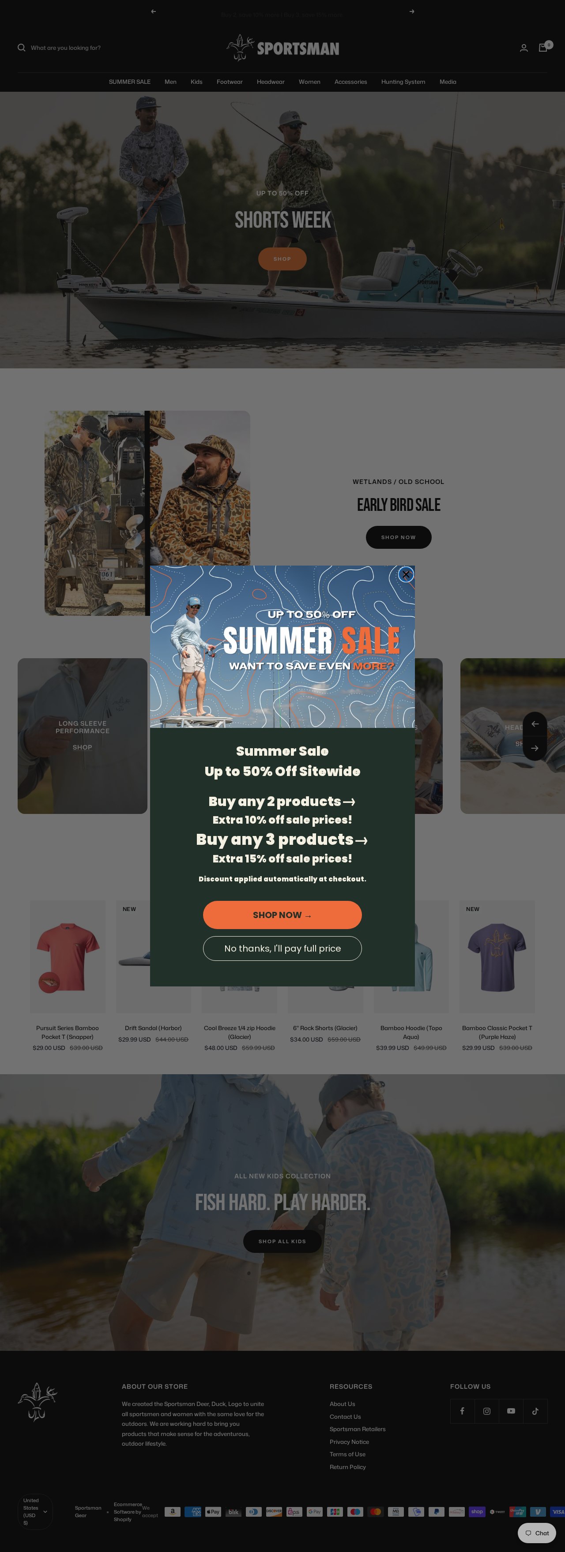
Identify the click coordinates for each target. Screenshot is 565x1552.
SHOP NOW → (283, 915)
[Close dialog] (406, 574)
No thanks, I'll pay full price (282, 948)
